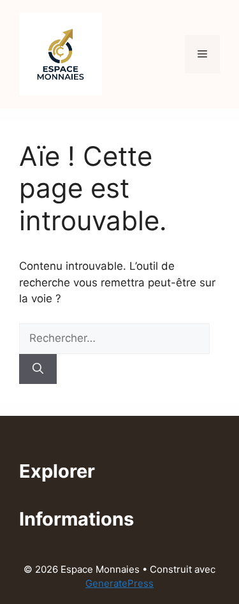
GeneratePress (119, 583)
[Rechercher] (38, 369)
